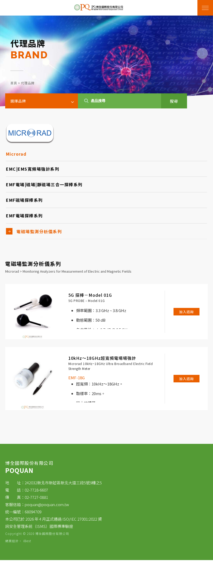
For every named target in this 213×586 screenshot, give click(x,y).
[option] (106, 61)
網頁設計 (12, 541)
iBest (27, 541)
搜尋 (174, 101)
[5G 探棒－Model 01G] (33, 311)
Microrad (16, 154)
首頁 (13, 83)
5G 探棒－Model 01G (90, 295)
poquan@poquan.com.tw (47, 504)
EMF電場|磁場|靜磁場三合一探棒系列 (44, 184)
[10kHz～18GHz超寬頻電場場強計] (33, 378)
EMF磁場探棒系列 (24, 200)
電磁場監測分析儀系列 (39, 231)
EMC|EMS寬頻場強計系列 (32, 169)
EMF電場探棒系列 (24, 215)
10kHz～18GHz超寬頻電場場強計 (102, 358)
